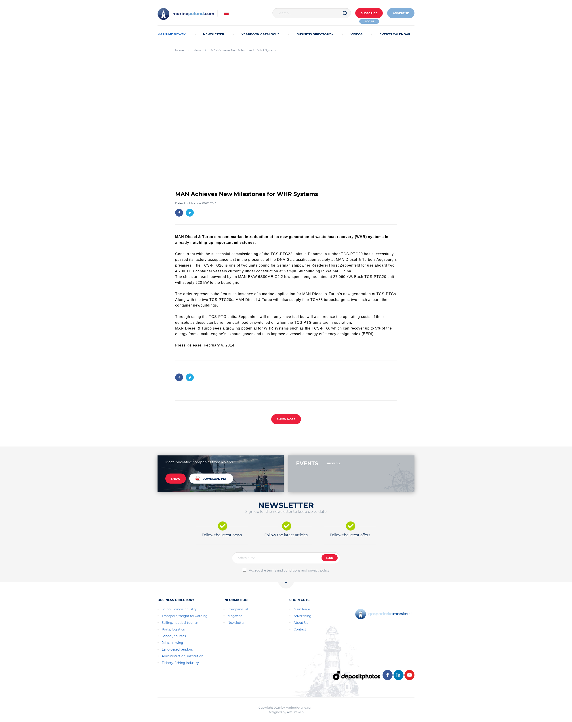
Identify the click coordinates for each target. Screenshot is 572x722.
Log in (369, 21)
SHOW (175, 478)
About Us (301, 622)
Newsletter (236, 622)
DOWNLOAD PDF (214, 478)
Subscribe (369, 13)
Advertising (302, 616)
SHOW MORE (286, 419)
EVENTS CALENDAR (395, 34)
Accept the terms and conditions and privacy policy (289, 570)
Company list (238, 609)
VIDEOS (356, 34)
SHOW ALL (333, 463)
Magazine (235, 616)
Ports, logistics (173, 629)
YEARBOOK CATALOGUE (261, 34)
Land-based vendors (177, 649)
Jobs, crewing (172, 643)
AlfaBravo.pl (296, 712)
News (197, 50)
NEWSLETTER (213, 34)
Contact (300, 629)
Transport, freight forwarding (184, 616)
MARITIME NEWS (170, 34)
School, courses (174, 636)
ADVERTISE (401, 13)
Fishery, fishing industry (180, 663)
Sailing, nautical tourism (181, 622)
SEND (329, 557)
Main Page (302, 609)
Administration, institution (182, 656)
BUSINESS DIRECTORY (314, 34)
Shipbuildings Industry (179, 609)
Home (179, 50)
